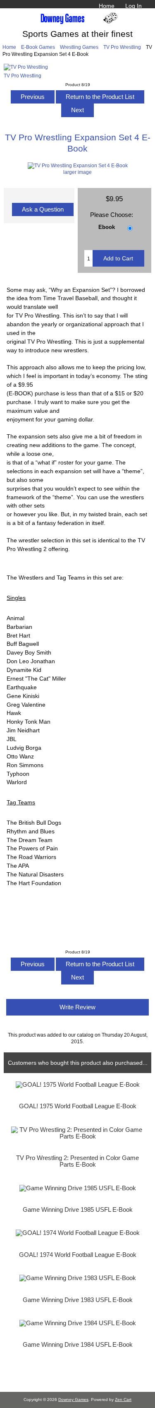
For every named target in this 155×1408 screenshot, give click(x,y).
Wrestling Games (79, 47)
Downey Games (73, 1399)
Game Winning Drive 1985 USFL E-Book (78, 1209)
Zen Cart (123, 1399)
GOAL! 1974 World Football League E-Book (77, 1255)
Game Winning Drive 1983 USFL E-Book (78, 1300)
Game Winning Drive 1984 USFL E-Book (78, 1344)
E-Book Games (38, 47)
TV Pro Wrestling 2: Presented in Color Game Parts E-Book (77, 1161)
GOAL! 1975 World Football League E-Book (77, 1106)
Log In (133, 5)
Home (106, 5)
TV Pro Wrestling (122, 47)
